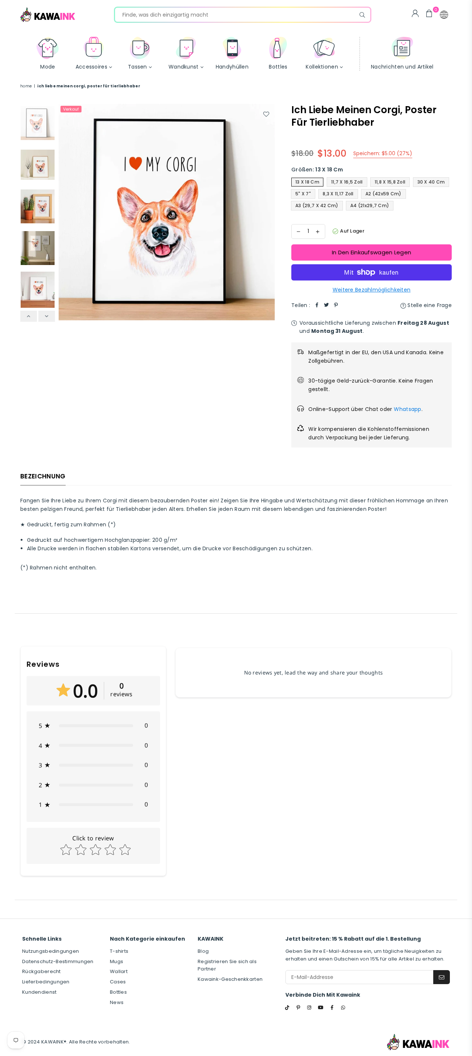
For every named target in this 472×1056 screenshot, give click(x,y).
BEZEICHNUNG (43, 476)
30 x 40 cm (431, 182)
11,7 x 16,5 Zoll (346, 182)
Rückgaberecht (41, 971)
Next (268, 212)
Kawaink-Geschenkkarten (230, 979)
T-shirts (119, 951)
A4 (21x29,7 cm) (369, 205)
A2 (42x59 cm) (383, 194)
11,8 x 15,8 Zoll (390, 182)
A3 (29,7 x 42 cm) (317, 205)
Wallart (119, 971)
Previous (65, 212)
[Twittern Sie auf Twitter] (326, 305)
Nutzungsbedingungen (50, 951)
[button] (444, 15)
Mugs (116, 961)
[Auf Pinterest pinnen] (336, 305)
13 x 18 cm (307, 182)
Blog (203, 951)
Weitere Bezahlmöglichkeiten (372, 289)
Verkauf (71, 109)
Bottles (118, 992)
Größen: (317, 169)
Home (26, 86)
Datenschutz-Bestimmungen (58, 961)
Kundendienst (39, 992)
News (117, 1002)
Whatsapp (407, 409)
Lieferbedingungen (46, 981)
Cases (118, 981)
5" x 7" (303, 194)
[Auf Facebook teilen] (317, 305)
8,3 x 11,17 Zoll (338, 194)
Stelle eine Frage (429, 305)
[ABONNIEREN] (441, 977)
